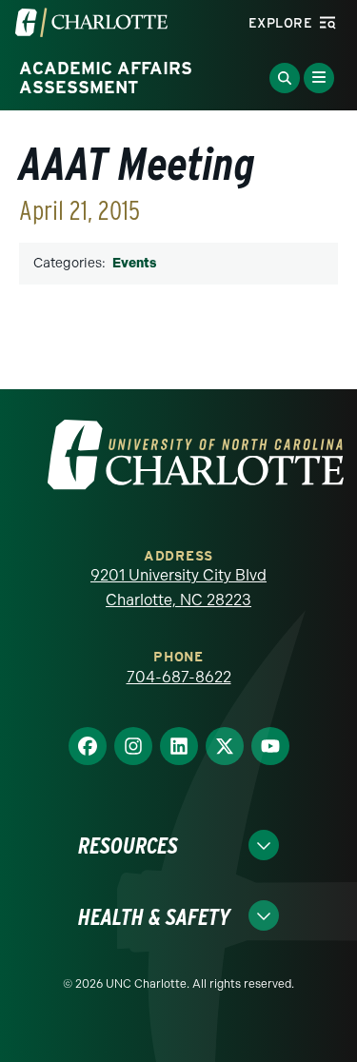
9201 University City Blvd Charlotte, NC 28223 (178, 587)
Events (134, 263)
